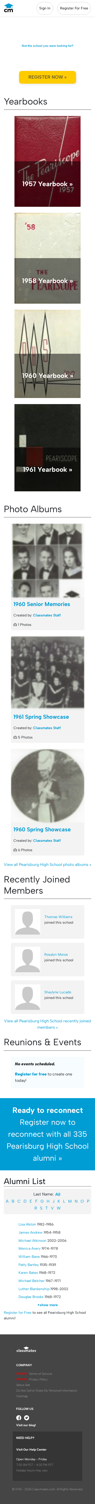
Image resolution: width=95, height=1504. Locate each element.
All (57, 1194)
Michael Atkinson (32, 1240)
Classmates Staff (47, 615)
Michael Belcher (31, 1281)
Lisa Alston (27, 1224)
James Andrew (30, 1232)
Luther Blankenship (33, 1289)
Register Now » (47, 77)
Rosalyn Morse (56, 954)
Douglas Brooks (31, 1297)
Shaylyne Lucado (57, 992)
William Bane (29, 1257)
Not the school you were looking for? (47, 46)
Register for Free (17, 1312)
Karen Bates (28, 1273)
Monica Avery (29, 1248)
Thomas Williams (58, 917)
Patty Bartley (28, 1265)
